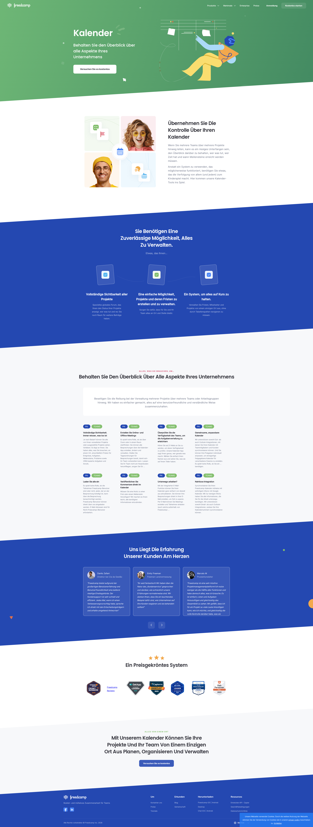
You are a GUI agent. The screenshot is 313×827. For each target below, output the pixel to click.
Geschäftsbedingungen (240, 807)
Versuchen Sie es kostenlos (95, 69)
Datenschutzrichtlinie (239, 811)
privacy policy (294, 820)
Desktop (201, 807)
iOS (209, 802)
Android (215, 802)
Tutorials (154, 811)
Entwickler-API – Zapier (240, 803)
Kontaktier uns (156, 803)
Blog (176, 803)
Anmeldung (271, 5)
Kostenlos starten (293, 5)
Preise (256, 5)
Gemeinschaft (179, 807)
